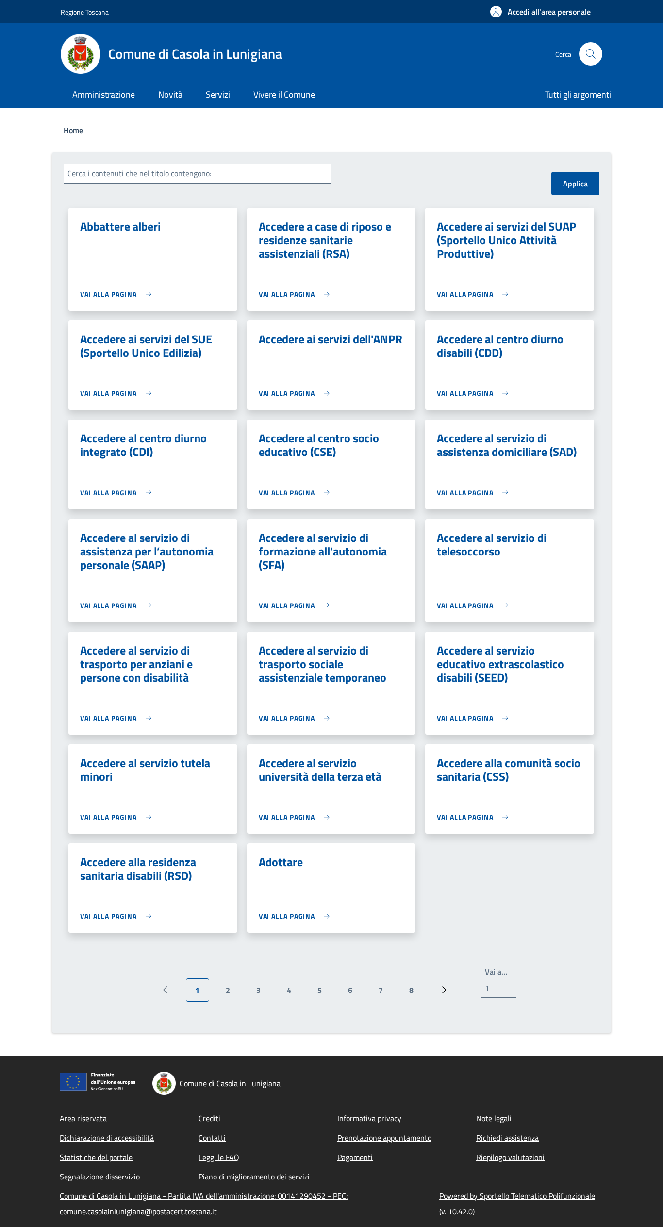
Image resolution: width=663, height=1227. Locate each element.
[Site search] (590, 54)
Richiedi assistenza (507, 1137)
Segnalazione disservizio (100, 1176)
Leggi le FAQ (219, 1157)
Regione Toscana (85, 12)
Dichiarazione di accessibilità (107, 1137)
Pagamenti (355, 1157)
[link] (118, 294)
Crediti (209, 1118)
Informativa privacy (369, 1118)
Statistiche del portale (96, 1157)
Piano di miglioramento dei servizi (254, 1176)
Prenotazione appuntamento (384, 1137)
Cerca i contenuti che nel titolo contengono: (139, 173)
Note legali (494, 1118)
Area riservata (83, 1118)
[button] (540, 11)
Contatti (212, 1137)
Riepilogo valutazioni (510, 1157)
